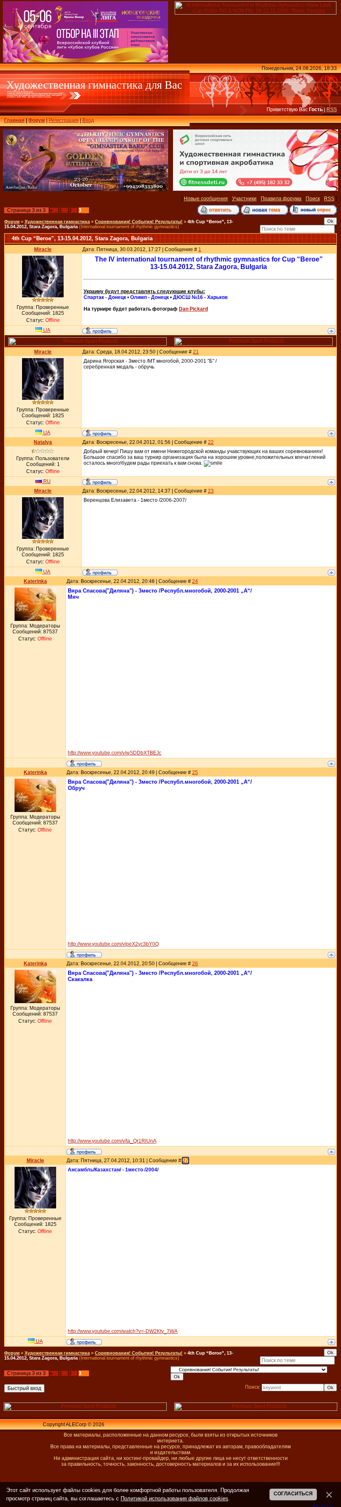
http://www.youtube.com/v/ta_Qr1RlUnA (112, 1141)
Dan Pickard (193, 309)
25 (195, 772)
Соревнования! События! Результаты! (139, 221)
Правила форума (281, 199)
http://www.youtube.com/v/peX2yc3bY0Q (113, 944)
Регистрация (64, 120)
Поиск (313, 199)
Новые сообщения (206, 199)
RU (46, 481)
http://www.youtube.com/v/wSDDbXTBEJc (114, 753)
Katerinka (35, 581)
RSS (331, 109)
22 (211, 442)
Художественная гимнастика (57, 221)
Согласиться (293, 1494)
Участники (244, 199)
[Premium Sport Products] (87, 344)
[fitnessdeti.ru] (255, 189)
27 (185, 1160)
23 (211, 491)
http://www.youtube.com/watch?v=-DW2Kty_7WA (123, 1331)
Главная (14, 120)
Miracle (43, 249)
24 (195, 581)
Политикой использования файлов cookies (174, 1498)
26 (195, 963)
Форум (36, 120)
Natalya (43, 442)
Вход (88, 120)
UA (46, 330)
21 (196, 352)
